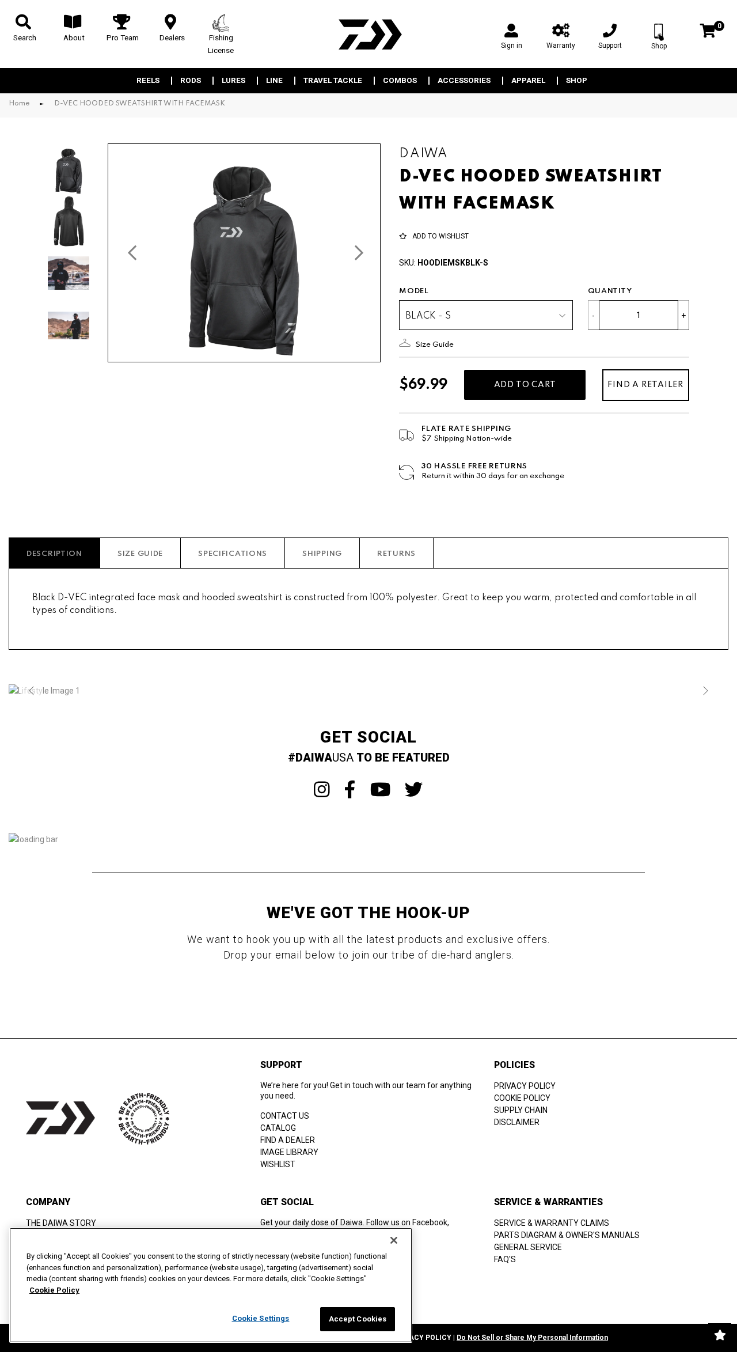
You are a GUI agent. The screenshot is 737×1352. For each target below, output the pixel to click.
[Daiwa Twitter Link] (414, 790)
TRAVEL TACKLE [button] (332, 81)
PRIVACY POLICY (525, 1085)
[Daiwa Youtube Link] (380, 790)
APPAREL (528, 81)
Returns (396, 554)
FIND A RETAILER (645, 385)
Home (19, 103)
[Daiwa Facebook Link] (350, 790)
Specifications (232, 554)
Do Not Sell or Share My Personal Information (532, 1338)
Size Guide (140, 554)
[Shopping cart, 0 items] (708, 32)
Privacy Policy (422, 1338)
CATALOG (278, 1128)
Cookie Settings (261, 1318)
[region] (210, 1285)
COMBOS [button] (400, 81)
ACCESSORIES (464, 81)
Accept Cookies (358, 1319)
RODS (190, 81)
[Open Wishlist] (719, 1334)
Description (54, 554)
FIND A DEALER (287, 1140)
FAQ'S (505, 1259)
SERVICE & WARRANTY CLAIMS (551, 1223)
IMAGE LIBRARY (289, 1152)
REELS (147, 81)
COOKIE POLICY (522, 1098)
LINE (274, 81)
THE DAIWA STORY (61, 1223)
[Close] (394, 1240)
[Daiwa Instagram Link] (322, 790)
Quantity (610, 291)
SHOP (576, 81)
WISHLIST (277, 1164)
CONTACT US (284, 1115)
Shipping (322, 554)
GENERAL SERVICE (528, 1247)
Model (414, 291)
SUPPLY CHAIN (521, 1110)
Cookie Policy (54, 1290)
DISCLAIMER (517, 1122)
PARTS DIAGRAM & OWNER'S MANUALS (567, 1235)
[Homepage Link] (368, 34)
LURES (233, 81)
